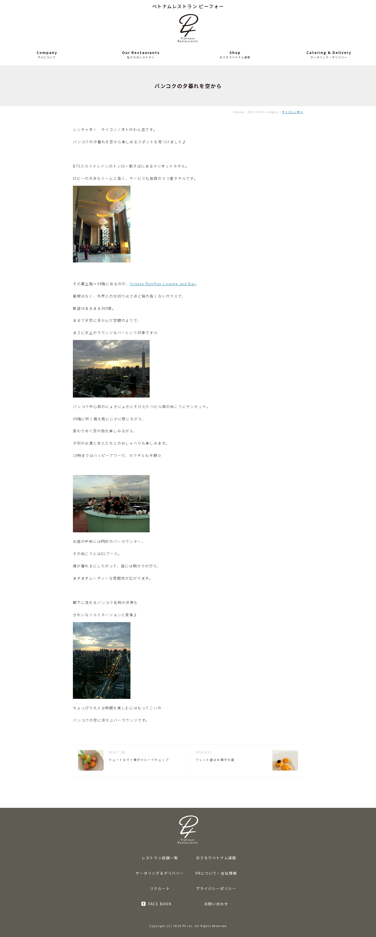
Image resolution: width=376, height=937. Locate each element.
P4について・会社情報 (216, 873)
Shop (235, 52)
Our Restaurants (141, 52)
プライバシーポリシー (216, 888)
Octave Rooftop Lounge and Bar (162, 283)
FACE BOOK (160, 903)
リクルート (160, 888)
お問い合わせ (216, 903)
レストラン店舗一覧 (160, 857)
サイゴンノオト (292, 112)
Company (47, 52)
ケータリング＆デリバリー (160, 873)
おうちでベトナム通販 (216, 857)
